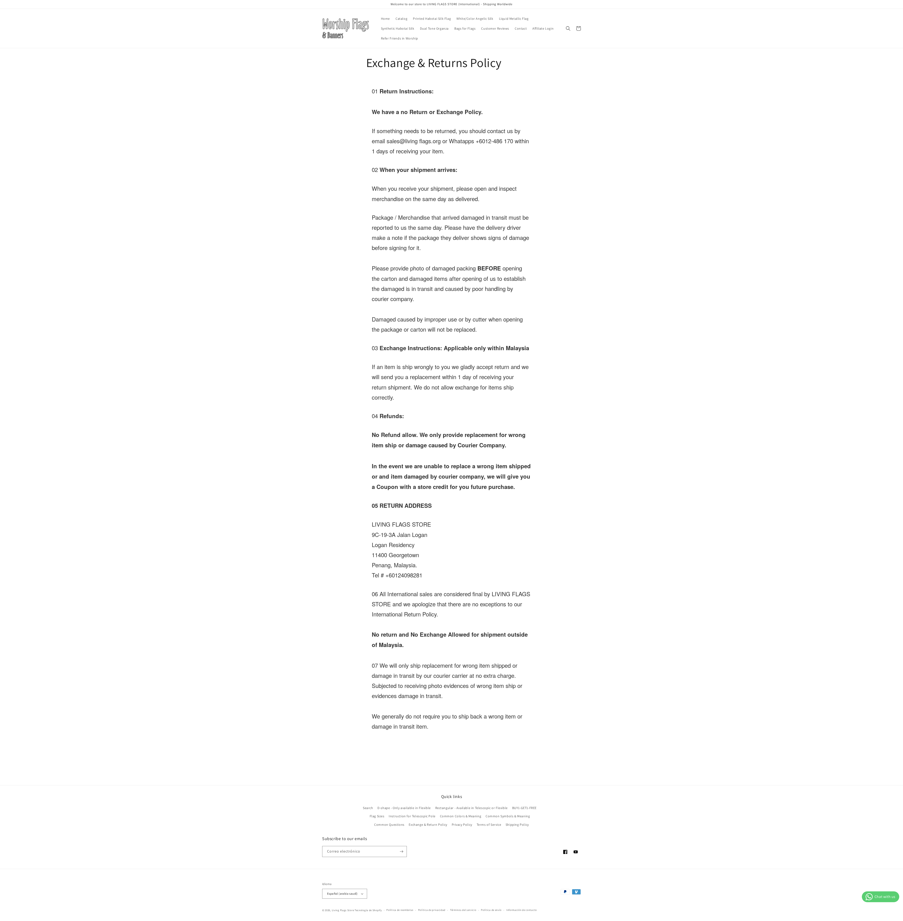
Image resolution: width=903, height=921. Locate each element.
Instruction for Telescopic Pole (412, 816)
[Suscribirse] (401, 851)
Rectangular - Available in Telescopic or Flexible (471, 808)
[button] (568, 28)
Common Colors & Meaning (460, 816)
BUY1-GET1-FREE (524, 808)
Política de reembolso (399, 910)
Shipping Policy (517, 824)
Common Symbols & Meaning (508, 816)
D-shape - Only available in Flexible (404, 808)
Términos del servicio (463, 910)
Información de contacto (521, 910)
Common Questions (389, 824)
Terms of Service (489, 824)
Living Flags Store (343, 910)
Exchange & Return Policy (428, 824)
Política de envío (491, 910)
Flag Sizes (377, 816)
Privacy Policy (462, 824)
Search (368, 808)
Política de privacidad (431, 910)
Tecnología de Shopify (368, 910)
